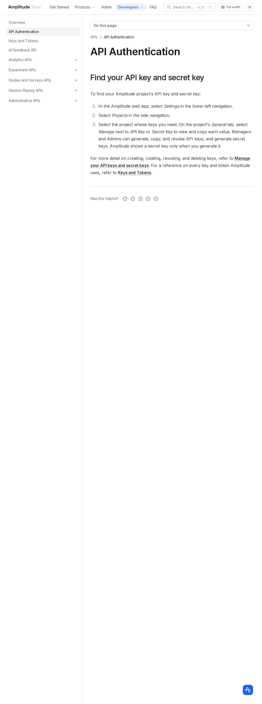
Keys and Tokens (134, 172)
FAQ (153, 7)
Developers (128, 7)
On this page (105, 25)
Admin (107, 7)
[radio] (125, 198)
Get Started (59, 7)
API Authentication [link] (119, 37)
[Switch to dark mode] (250, 7)
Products (82, 7)
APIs (93, 37)
